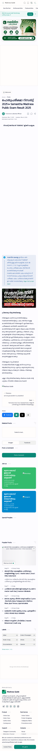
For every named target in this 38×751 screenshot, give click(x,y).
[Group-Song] (15, 568)
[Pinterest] (18, 706)
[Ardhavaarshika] (18, 8)
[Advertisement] (19, 65)
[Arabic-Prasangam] (27, 635)
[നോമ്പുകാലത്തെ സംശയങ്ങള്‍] (19, 394)
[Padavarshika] (29, 8)
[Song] (13, 586)
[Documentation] (10, 644)
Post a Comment (19, 455)
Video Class (6, 718)
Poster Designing (26, 718)
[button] (3, 2)
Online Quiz (6, 716)
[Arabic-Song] (10, 640)
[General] (27, 644)
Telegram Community (9, 732)
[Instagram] (14, 706)
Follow (30, 14)
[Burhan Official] (13, 114)
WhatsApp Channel (8, 734)
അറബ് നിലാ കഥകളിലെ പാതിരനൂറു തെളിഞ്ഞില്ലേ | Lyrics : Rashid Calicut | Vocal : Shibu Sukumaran (20, 573)
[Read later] (28, 113)
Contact (23, 734)
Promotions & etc (26, 723)
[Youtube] (7, 706)
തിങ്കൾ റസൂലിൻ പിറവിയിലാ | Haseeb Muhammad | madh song (18, 622)
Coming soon (7, 723)
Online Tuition (25, 716)
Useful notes (7, 721)
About (23, 732)
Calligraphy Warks (26, 721)
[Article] (27, 640)
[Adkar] (10, 635)
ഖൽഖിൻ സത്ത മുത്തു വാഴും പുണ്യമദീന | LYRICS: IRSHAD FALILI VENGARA (20, 612)
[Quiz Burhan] (7, 8)
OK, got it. (25, 747)
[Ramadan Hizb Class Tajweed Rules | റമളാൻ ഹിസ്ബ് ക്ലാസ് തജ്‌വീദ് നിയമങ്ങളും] (19, 402)
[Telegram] (3, 706)
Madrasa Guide (10, 3)
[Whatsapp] (10, 706)
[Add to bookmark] (34, 548)
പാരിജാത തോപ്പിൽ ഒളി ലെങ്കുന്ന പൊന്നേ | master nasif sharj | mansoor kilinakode (20, 590)
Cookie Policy (8, 747)
